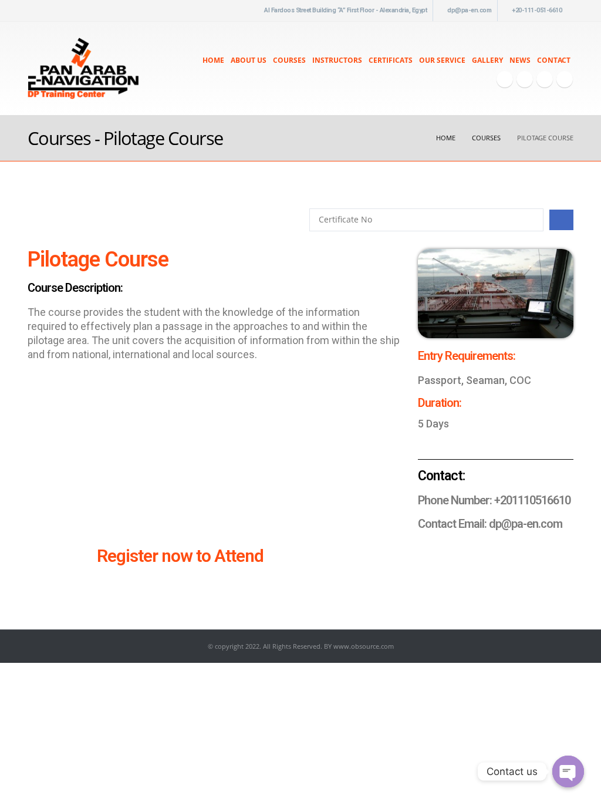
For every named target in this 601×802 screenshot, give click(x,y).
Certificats (391, 60)
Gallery (487, 60)
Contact (553, 60)
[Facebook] (505, 79)
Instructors (337, 60)
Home (213, 60)
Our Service (442, 60)
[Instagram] (544, 79)
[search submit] (561, 220)
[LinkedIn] (564, 79)
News (520, 60)
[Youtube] (524, 79)
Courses (289, 60)
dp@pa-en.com (469, 10)
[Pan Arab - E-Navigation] (83, 68)
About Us (248, 60)
